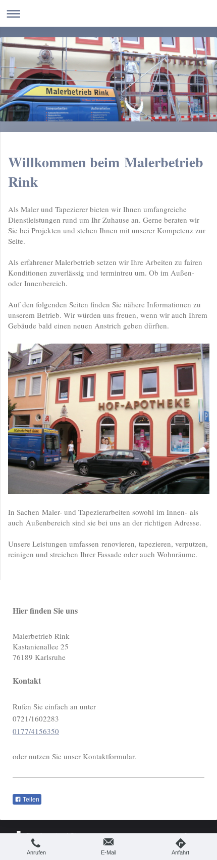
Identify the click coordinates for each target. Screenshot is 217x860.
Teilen (30, 799)
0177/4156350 (36, 731)
